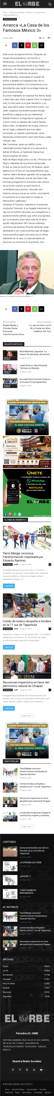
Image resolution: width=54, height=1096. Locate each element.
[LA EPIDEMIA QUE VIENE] (10, 866)
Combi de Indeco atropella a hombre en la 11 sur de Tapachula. (27, 623)
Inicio (5, 12)
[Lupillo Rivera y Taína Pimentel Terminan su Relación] (10, 369)
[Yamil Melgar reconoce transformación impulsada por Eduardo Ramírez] (27, 538)
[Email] (41, 45)
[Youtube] (41, 1070)
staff (16, 564)
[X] (21, 45)
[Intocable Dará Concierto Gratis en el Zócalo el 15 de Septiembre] (10, 383)
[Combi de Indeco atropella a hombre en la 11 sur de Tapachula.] (27, 605)
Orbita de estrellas (16, 12)
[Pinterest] (28, 45)
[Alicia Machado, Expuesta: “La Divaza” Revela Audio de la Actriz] (10, 355)
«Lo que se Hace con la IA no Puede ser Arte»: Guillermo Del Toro (40, 328)
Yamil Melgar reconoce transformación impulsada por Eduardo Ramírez (23, 557)
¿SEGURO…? (25, 876)
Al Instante (8, 564)
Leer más (9, 586)
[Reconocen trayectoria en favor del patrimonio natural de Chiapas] (27, 667)
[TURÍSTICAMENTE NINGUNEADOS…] (10, 894)
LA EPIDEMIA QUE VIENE (31, 862)
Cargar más (26, 715)
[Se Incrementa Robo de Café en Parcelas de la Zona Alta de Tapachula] (10, 852)
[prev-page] (4, 393)
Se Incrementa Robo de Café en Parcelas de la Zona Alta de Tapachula (34, 851)
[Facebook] (15, 45)
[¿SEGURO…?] (10, 880)
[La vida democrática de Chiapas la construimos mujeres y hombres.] (10, 816)
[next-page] (9, 393)
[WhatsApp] (35, 45)
